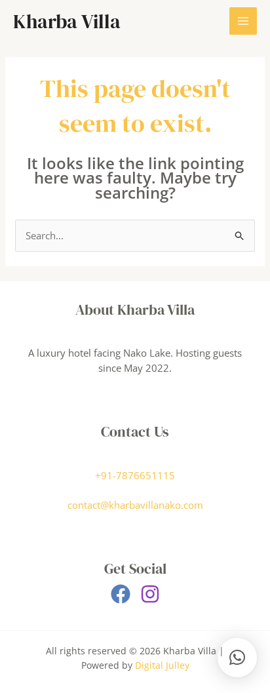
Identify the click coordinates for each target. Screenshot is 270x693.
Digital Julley (162, 665)
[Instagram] (150, 594)
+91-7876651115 (135, 475)
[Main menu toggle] (243, 21)
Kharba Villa (67, 21)
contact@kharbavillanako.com (135, 504)
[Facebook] (120, 594)
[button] (237, 657)
